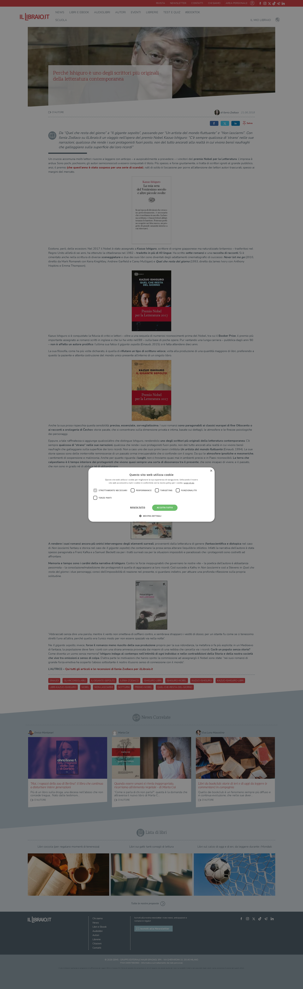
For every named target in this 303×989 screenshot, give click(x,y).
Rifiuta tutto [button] (137, 507)
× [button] (211, 470)
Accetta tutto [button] (165, 507)
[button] (151, 516)
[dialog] (151, 494)
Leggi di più (189, 482)
